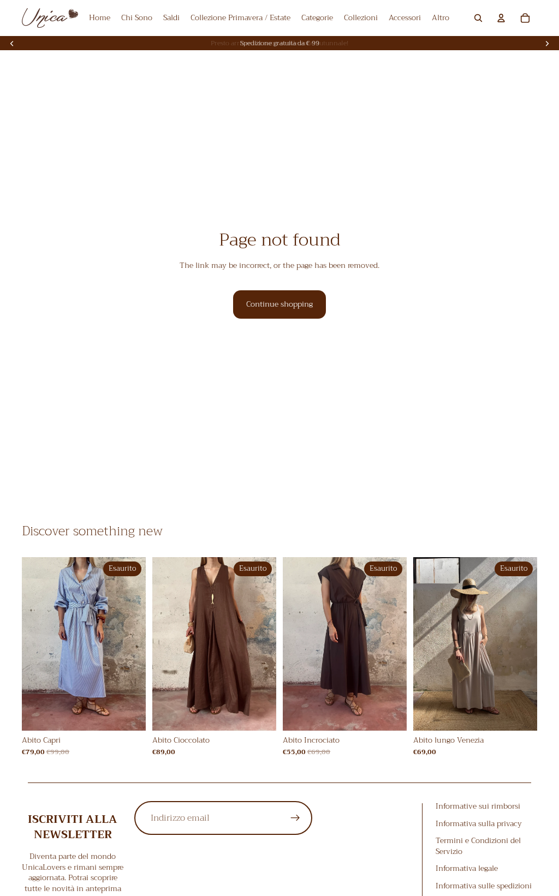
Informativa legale (467, 868)
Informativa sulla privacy (479, 823)
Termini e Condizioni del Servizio (478, 846)
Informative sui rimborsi (478, 806)
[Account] (501, 18)
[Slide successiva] (547, 43)
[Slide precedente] (12, 43)
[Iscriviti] (295, 818)
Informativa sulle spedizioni (484, 885)
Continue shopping (279, 303)
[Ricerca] (478, 18)
